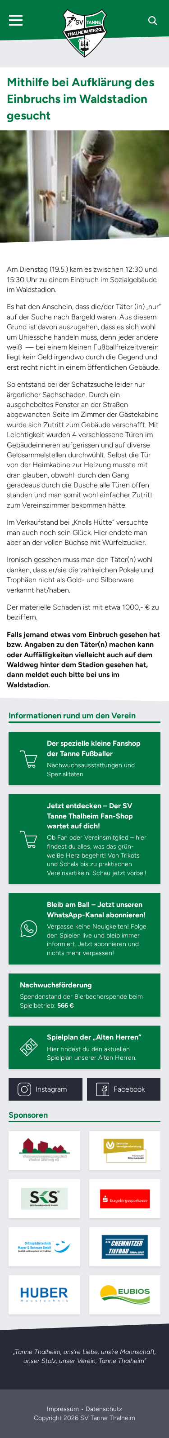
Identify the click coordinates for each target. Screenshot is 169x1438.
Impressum (63, 1409)
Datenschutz (104, 1409)
